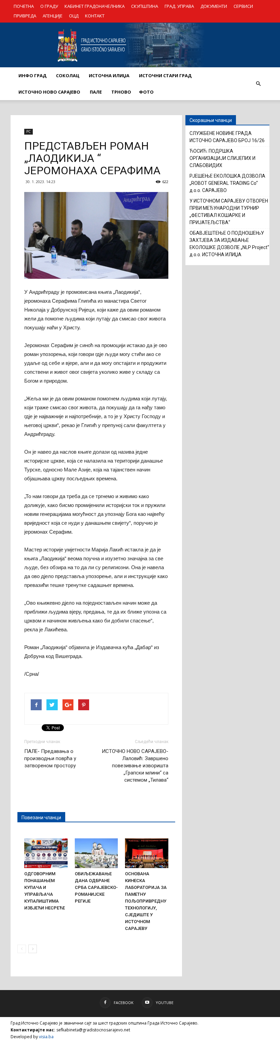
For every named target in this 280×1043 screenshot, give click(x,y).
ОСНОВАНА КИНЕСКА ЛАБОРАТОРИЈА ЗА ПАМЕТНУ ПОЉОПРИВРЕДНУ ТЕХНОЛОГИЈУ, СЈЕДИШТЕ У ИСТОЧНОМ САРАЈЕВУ (146, 901)
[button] (258, 84)
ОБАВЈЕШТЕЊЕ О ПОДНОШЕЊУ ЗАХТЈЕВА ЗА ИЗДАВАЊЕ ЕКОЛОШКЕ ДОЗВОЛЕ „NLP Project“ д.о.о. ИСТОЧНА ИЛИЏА (229, 243)
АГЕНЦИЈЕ (52, 16)
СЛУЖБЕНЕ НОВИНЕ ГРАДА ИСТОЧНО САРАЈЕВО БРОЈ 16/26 (227, 137)
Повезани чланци (41, 817)
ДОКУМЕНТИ (213, 6)
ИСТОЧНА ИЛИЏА (109, 75)
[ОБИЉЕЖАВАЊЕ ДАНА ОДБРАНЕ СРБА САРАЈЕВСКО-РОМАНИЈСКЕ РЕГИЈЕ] (96, 853)
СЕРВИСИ (243, 6)
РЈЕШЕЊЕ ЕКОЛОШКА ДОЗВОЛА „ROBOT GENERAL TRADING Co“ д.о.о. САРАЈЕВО (227, 183)
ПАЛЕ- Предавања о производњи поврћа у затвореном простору (50, 758)
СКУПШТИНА (144, 6)
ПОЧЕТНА (24, 6)
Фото (146, 92)
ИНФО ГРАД (32, 75)
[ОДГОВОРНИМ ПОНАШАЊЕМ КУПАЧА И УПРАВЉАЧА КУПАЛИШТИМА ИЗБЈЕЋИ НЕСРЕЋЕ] (46, 853)
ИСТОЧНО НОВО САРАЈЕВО (49, 92)
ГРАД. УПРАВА (179, 6)
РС (28, 131)
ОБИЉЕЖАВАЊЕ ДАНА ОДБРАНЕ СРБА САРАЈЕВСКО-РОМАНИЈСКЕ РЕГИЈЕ (96, 887)
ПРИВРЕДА (25, 16)
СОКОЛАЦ (67, 75)
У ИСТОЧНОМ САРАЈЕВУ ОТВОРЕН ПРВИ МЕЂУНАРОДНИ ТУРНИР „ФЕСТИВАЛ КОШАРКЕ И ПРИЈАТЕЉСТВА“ (229, 211)
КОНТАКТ (94, 16)
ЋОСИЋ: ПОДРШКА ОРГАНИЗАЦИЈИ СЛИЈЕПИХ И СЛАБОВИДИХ (222, 158)
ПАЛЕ (96, 92)
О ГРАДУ (49, 6)
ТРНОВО (121, 92)
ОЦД (74, 16)
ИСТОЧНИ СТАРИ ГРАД (165, 75)
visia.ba (46, 1037)
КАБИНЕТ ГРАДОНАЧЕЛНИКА (95, 6)
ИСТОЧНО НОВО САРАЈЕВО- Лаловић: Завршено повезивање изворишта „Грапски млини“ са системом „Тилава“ (135, 765)
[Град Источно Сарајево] (140, 45)
